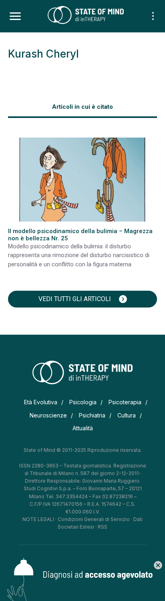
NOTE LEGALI (38, 519)
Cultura (126, 415)
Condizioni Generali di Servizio (94, 519)
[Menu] (15, 16)
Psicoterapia (125, 402)
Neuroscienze (48, 415)
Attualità (82, 428)
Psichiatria (92, 415)
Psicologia (83, 402)
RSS (102, 527)
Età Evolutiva (40, 402)
